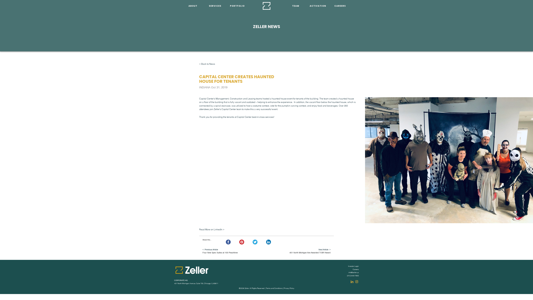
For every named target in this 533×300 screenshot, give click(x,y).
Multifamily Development (214, 26)
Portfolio (237, 5)
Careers (340, 5)
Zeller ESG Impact (190, 12)
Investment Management (214, 12)
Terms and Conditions (274, 288)
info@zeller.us (353, 272)
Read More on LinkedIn (210, 230)
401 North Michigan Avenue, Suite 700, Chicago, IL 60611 (196, 283)
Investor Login (353, 266)
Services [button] (215, 5)
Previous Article (211, 250)
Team (295, 5)
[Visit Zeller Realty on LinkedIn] (352, 281)
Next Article (323, 250)
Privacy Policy (289, 288)
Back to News (208, 64)
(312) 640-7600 (353, 276)
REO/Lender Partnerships (214, 19)
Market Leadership (213, 47)
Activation (318, 5)
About (192, 5)
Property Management (214, 40)
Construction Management (214, 33)
